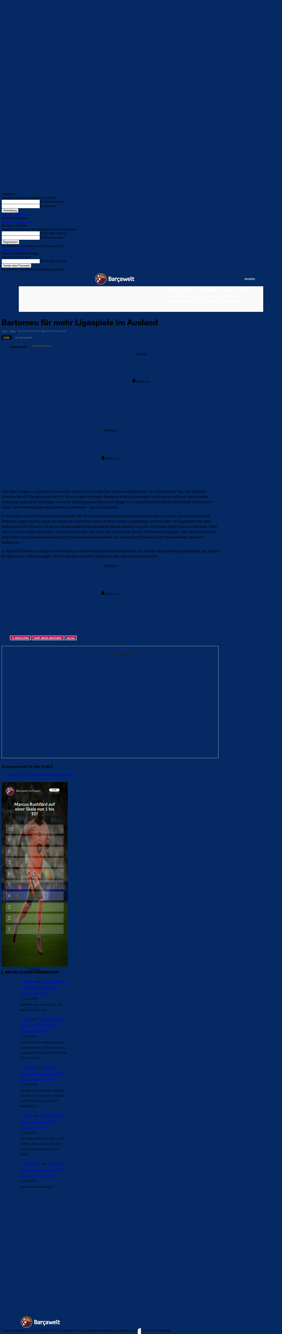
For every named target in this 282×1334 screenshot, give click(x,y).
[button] (257, 308)
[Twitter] (233, 279)
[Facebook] (216, 279)
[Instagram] (224, 279)
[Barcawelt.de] (114, 278)
